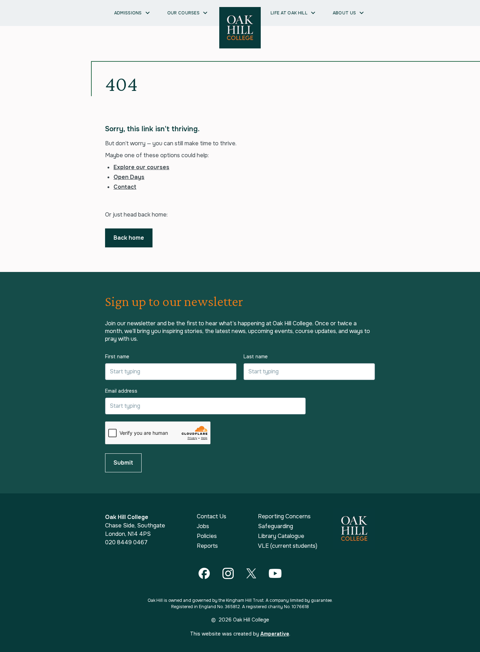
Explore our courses (141, 167)
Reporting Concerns (284, 516)
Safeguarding (275, 526)
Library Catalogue (281, 536)
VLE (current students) (287, 546)
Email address (121, 391)
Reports (207, 546)
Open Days (128, 177)
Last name (256, 356)
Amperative (274, 634)
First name (117, 356)
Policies (207, 536)
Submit (123, 462)
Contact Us (211, 516)
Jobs (203, 526)
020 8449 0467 (126, 542)
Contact (124, 187)
